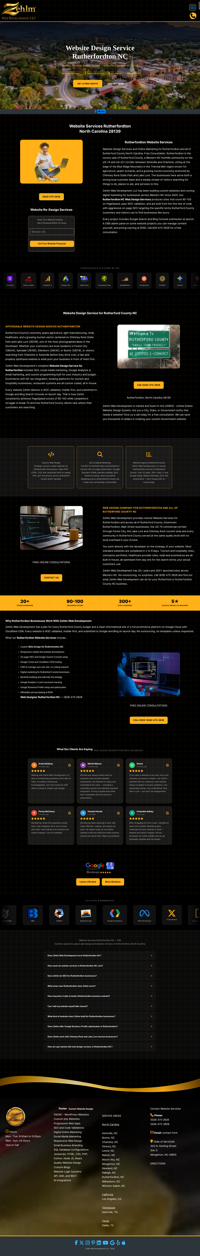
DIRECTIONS (157, 1163)
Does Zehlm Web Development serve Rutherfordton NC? (100, 955)
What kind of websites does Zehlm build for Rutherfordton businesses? (100, 1016)
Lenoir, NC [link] (108, 1150)
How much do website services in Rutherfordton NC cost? (100, 965)
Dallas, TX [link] (108, 1225)
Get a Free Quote (87, 83)
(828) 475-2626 (115, 83)
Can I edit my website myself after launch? (100, 1006)
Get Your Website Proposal (52, 243)
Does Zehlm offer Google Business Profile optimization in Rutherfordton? (100, 1026)
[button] (192, 7)
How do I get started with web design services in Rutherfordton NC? (100, 1046)
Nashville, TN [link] (110, 1212)
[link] (19, 11)
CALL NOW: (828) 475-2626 (148, 720)
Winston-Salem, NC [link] (113, 1185)
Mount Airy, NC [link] (111, 1159)
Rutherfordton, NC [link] (113, 1176)
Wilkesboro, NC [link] (111, 1181)
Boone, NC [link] (108, 1137)
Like (102, 111)
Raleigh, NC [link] (109, 1172)
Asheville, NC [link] (110, 1133)
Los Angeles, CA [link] (111, 1198)
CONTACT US (51, 577)
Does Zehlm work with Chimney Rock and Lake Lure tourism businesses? (100, 1036)
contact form (170, 1132)
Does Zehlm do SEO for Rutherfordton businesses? (100, 975)
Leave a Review (88, 881)
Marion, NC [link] (108, 1155)
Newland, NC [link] (109, 1168)
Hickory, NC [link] (109, 1146)
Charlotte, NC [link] (110, 1141)
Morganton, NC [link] (111, 1163)
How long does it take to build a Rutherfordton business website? (100, 996)
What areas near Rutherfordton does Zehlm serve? (100, 986)
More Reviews (113, 881)
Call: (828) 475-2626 (148, 385)
